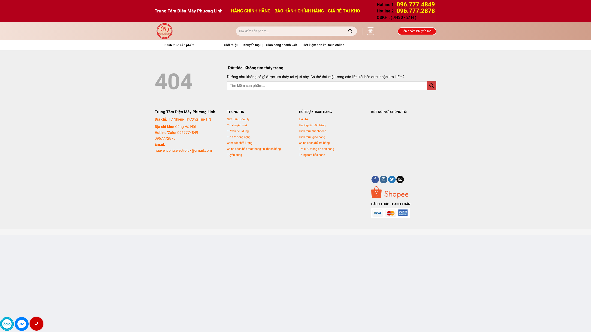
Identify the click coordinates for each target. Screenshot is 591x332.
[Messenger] (22, 324)
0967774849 (187, 132)
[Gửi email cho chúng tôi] (400, 180)
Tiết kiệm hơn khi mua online (323, 45)
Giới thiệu (231, 45)
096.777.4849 (416, 4)
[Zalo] (7, 324)
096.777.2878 (416, 11)
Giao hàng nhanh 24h (281, 45)
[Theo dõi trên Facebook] (375, 180)
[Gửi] (350, 31)
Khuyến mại (252, 45)
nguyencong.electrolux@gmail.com (183, 150)
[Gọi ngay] (36, 323)
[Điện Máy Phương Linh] (192, 31)
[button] (370, 31)
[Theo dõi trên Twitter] (392, 180)
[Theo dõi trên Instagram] (383, 180)
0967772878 (165, 138)
